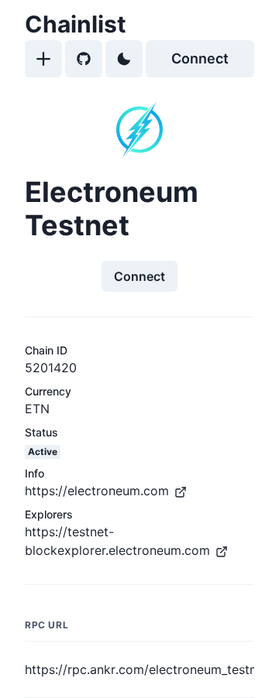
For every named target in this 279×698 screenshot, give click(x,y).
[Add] (43, 58)
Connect (200, 58)
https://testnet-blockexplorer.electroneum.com (117, 541)
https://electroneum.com (97, 490)
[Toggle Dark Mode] (124, 58)
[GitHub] (83, 58)
